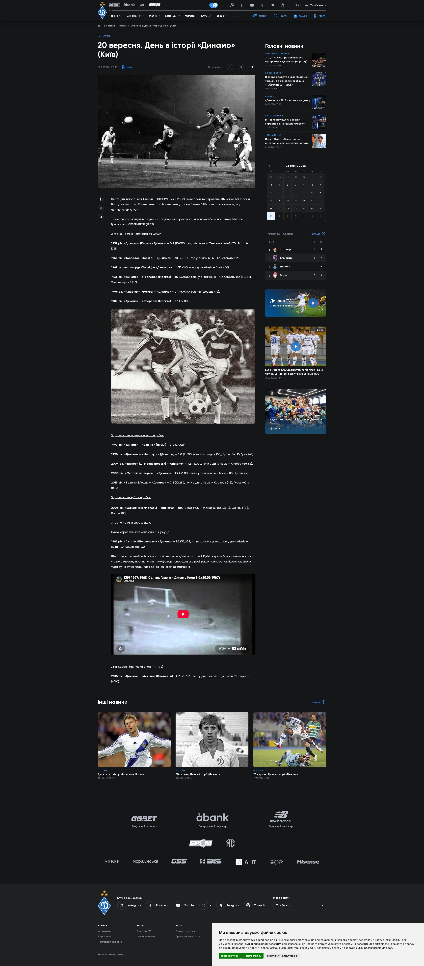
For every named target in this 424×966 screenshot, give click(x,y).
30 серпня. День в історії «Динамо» (198, 774)
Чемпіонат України (277, 53)
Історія (123, 26)
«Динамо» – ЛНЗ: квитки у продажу (287, 100)
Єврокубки (104, 936)
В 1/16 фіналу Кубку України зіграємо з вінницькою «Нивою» (285, 121)
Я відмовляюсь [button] (252, 955)
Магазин (190, 15)
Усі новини (104, 931)
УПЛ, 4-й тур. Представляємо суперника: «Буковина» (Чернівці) (286, 59)
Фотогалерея (146, 936)
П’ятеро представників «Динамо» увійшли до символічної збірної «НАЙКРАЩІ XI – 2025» (286, 80)
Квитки (269, 96)
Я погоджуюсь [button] (229, 955)
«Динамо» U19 (274, 135)
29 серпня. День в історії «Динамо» (275, 774)
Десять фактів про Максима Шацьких (122, 774)
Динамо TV (144, 931)
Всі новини (109, 26)
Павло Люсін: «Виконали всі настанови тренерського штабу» (287, 141)
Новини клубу (274, 73)
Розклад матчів (185, 931)
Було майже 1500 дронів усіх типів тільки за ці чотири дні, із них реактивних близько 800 (294, 371)
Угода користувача (110, 954)
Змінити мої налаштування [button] (281, 955)
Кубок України (274, 116)
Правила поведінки (188, 936)
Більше (316, 233)
